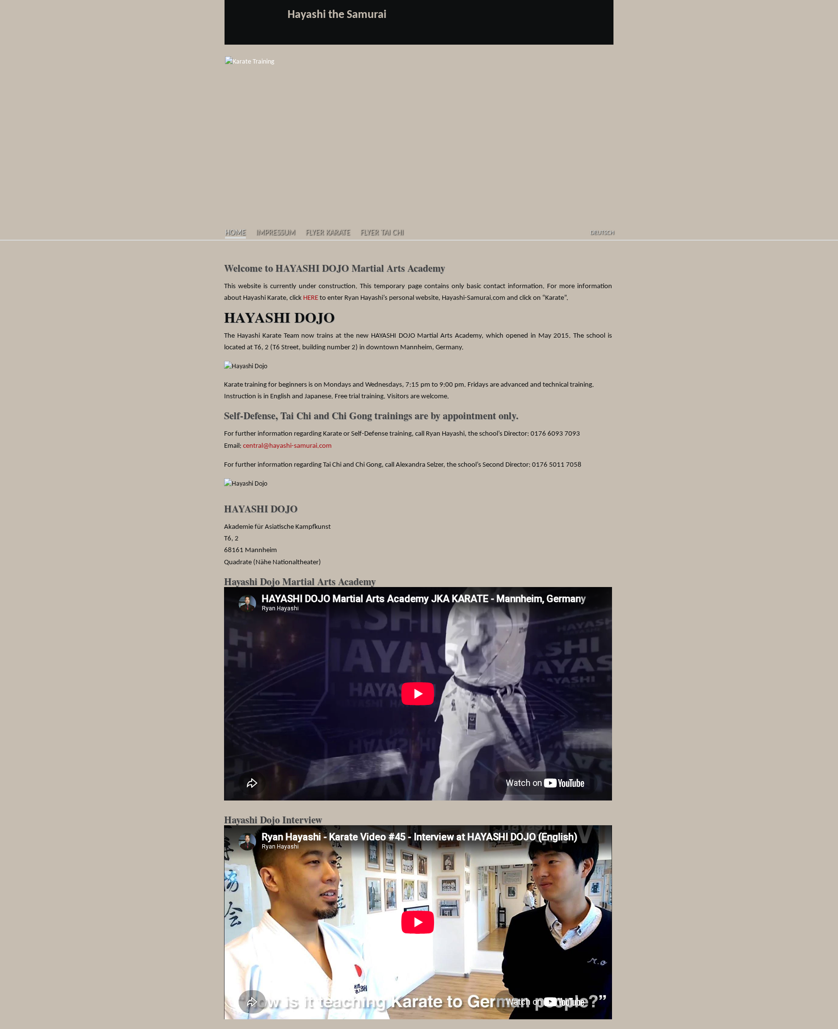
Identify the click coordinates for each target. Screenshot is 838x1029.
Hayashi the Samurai (337, 15)
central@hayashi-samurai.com (287, 446)
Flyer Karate (328, 233)
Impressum (275, 233)
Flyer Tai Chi (381, 233)
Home (235, 233)
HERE (310, 298)
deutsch (602, 232)
